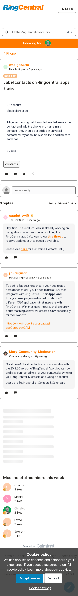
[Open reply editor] (39, 190)
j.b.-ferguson (18, 273)
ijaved (18, 520)
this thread (55, 236)
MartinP (19, 496)
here (24, 249)
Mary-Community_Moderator (32, 352)
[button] (4, 22)
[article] (39, 237)
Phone (11, 53)
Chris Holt (20, 508)
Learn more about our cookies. (49, 569)
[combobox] (39, 32)
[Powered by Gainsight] (39, 547)
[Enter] (6, 32)
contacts (11, 164)
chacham (20, 485)
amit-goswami (19, 65)
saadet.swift (19, 216)
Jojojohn (19, 531)
